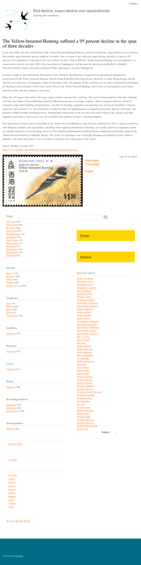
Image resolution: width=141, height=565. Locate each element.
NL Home (12, 475)
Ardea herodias (83, 370)
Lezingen (12, 459)
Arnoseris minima (85, 382)
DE (16, 521)
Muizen (9, 309)
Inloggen (133, 3)
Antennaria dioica (85, 293)
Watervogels (11, 249)
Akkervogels (92, 160)
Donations (85, 257)
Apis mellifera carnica (87, 330)
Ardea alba (81, 364)
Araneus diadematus (86, 361)
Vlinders (10, 282)
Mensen (9, 306)
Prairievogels (92, 164)
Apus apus (81, 343)
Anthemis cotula (84, 296)
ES (25, 521)
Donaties (85, 235)
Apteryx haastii (83, 339)
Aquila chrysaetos (85, 349)
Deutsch (12, 482)
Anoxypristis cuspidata (87, 287)
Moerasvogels (12, 240)
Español (11, 486)
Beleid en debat (15, 444)
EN (12, 521)
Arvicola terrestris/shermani (89, 392)
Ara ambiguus (83, 358)
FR (21, 521)
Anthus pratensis (84, 312)
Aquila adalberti (84, 346)
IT (29, 521)
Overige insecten (13, 285)
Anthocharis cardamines (87, 303)
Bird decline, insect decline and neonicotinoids (71, 10)
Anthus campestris (85, 309)
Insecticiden (11, 411)
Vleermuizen (12, 315)
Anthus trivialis (83, 318)
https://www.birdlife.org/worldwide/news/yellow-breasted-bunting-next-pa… (41, 149)
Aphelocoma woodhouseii (88, 327)
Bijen (8, 273)
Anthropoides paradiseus (87, 306)
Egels (8, 303)
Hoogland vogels (13, 234)
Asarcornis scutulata (86, 395)
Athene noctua (83, 413)
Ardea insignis (83, 373)
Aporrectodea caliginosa (87, 333)
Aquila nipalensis (84, 352)
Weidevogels (12, 252)
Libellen (10, 279)
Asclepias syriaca (84, 398)
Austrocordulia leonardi (87, 425)
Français (12, 489)
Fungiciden (11, 404)
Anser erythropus (84, 290)
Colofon (11, 503)
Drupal (20, 555)
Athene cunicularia (85, 410)
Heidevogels (11, 230)
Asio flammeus (83, 401)
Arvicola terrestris (85, 389)
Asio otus (81, 404)
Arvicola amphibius (85, 386)
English (89, 171)
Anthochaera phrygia (86, 299)
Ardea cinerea (83, 367)
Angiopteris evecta (85, 281)
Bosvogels (10, 227)
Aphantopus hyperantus (87, 324)
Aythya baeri (82, 428)
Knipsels (12, 496)
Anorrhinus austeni (85, 284)
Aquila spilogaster (85, 355)
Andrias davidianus (85, 278)
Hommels (10, 276)
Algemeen (10, 221)
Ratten (9, 312)
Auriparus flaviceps (85, 419)
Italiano (11, 492)
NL (7, 521)
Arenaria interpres (85, 379)
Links (10, 499)
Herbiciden (11, 408)
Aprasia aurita (83, 336)
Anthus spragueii (84, 315)
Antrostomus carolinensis (88, 321)
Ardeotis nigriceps (85, 376)
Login (121, 156)
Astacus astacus (84, 407)
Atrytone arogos (84, 416)
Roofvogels (11, 246)
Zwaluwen (10, 255)
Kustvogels (11, 237)
